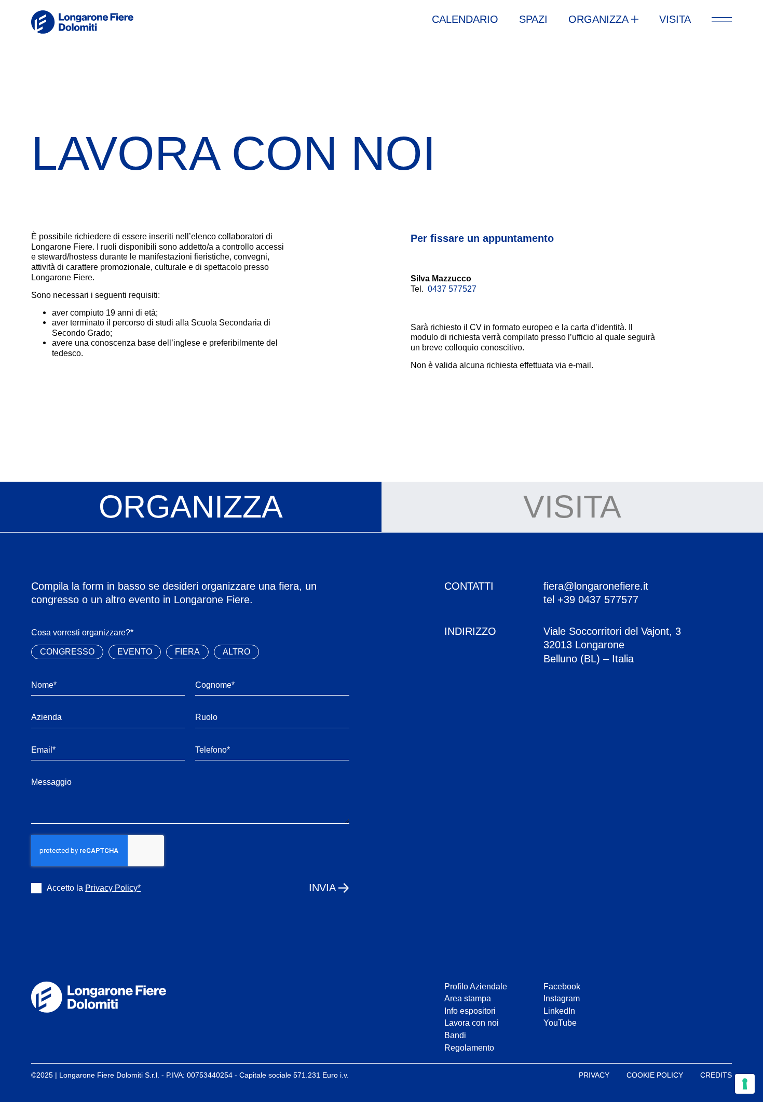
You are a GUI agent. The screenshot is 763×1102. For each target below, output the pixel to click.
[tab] (191, 507)
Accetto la (94, 887)
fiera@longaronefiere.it (595, 586)
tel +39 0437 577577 (590, 599)
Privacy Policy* (113, 887)
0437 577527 (452, 288)
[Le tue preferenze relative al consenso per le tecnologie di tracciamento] (745, 1084)
